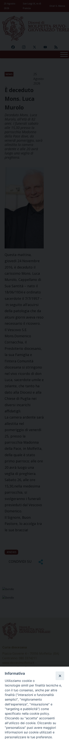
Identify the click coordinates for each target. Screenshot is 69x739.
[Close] (60, 675)
